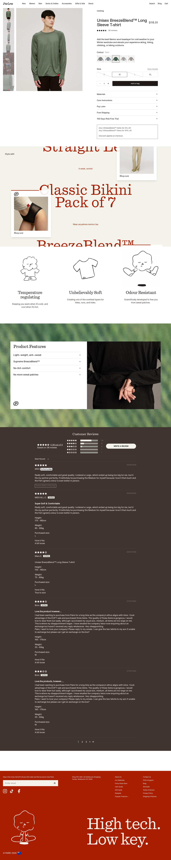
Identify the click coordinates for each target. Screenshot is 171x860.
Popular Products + (121, 796)
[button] (72, 440)
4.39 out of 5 (56, 444)
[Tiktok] (12, 791)
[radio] (100, 58)
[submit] (54, 783)
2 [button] (82, 741)
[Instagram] (5, 791)
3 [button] (86, 741)
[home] (12, 3)
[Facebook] (19, 791)
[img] (41, 465)
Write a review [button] (121, 446)
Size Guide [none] (152, 68)
